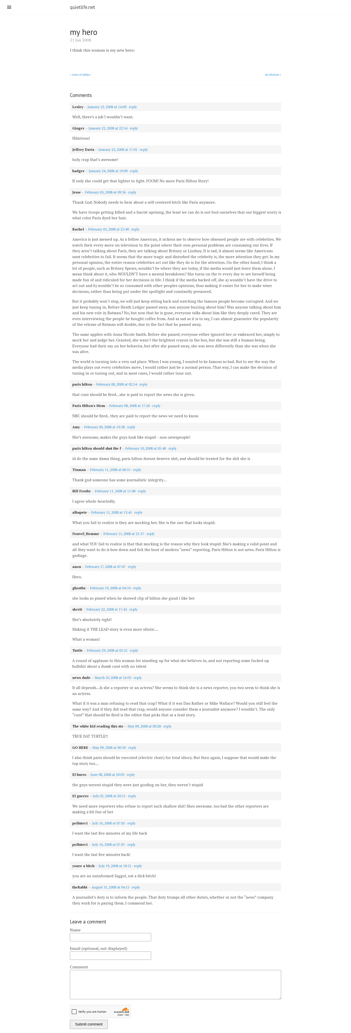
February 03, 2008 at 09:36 (105, 192)
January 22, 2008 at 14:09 (107, 106)
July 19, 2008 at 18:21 (115, 865)
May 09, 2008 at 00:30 (109, 747)
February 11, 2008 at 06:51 (110, 469)
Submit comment (89, 1024)
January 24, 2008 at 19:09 (108, 171)
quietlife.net (82, 7)
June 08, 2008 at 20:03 (107, 774)
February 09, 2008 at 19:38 (104, 427)
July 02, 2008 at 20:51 (109, 796)
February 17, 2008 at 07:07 (105, 566)
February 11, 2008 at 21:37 (123, 533)
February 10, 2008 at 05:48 (145, 448)
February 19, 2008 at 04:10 (110, 588)
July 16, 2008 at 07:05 (108, 823)
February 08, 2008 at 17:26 (129, 405)
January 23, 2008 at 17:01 (118, 149)
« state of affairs (80, 74)
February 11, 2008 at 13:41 (111, 512)
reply (133, 106)
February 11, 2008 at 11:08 (115, 491)
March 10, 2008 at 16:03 (113, 677)
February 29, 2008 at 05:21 (107, 650)
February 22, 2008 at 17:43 (106, 609)
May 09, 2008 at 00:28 (144, 726)
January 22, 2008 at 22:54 (108, 128)
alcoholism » (273, 74)
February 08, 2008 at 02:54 (116, 384)
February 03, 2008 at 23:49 (108, 229)
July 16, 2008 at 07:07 (108, 844)
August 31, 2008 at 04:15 (110, 887)
